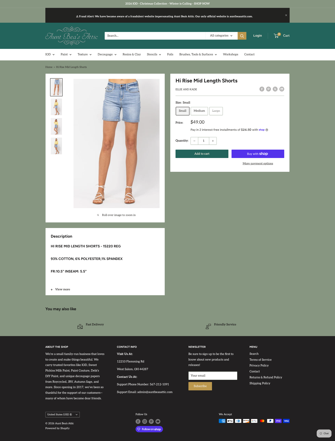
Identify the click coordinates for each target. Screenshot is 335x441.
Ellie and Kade (186, 89)
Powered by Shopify (57, 428)
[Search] (242, 36)
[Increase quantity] (213, 141)
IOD (48, 54)
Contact (249, 54)
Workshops (230, 54)
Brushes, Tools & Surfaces (196, 54)
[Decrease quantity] (194, 141)
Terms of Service (261, 360)
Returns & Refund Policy (266, 377)
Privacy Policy (259, 365)
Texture (83, 54)
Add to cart (201, 154)
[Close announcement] (286, 15)
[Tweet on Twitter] (275, 89)
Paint (64, 54)
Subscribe (200, 386)
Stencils (152, 54)
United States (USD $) (59, 414)
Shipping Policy (260, 383)
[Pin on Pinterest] (268, 89)
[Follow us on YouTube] (157, 421)
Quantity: (182, 140)
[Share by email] (281, 89)
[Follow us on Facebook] (138, 421)
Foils (170, 54)
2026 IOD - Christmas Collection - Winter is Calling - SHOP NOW (167, 3)
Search (254, 354)
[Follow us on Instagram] (144, 421)
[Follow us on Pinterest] (151, 421)
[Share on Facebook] (261, 89)
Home (49, 67)
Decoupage (105, 54)
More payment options (258, 163)
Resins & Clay (132, 54)
